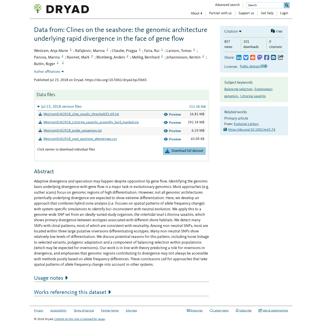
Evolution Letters (246, 124)
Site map (131, 310)
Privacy (38, 310)
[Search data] (287, 5)
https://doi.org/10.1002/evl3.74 (251, 130)
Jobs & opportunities (275, 310)
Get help (267, 13)
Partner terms (110, 310)
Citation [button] (231, 32)
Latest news (221, 310)
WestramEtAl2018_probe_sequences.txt (72, 131)
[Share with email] (273, 58)
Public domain (250, 66)
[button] (121, 107)
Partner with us (220, 13)
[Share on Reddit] (252, 58)
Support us (246, 13)
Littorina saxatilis (253, 96)
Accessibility (58, 310)
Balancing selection (238, 89)
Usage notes (48, 278)
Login (284, 13)
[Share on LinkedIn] (238, 58)
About (195, 13)
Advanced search (227, 5)
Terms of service (84, 310)
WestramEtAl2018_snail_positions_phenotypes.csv (80, 139)
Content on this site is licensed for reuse (79, 319)
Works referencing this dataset (70, 292)
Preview (175, 114)
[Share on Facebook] (266, 58)
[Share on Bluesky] (245, 58)
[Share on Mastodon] (259, 58)
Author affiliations (47, 72)
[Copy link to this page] (281, 58)
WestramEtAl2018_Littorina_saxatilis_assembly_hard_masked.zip (91, 122)
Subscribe (245, 310)
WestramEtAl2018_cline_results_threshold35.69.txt (81, 114)
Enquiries (197, 310)
